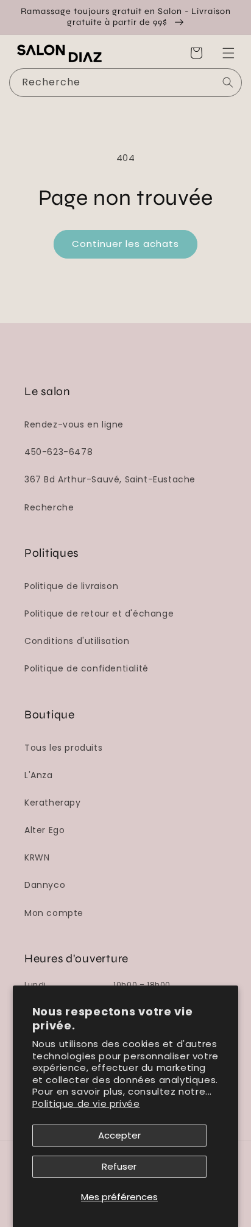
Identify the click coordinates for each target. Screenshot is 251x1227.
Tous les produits (63, 748)
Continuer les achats (125, 243)
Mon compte (53, 913)
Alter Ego (44, 830)
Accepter (119, 1135)
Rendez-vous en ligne (74, 424)
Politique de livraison (71, 586)
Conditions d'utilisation (76, 641)
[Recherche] (227, 82)
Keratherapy (52, 802)
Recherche (49, 507)
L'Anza (38, 775)
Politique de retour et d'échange (99, 613)
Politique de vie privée (86, 1103)
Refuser (119, 1166)
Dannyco (44, 885)
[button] (228, 53)
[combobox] (125, 82)
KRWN (36, 857)
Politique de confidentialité (86, 668)
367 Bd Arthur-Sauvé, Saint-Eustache (110, 479)
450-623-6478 (58, 452)
